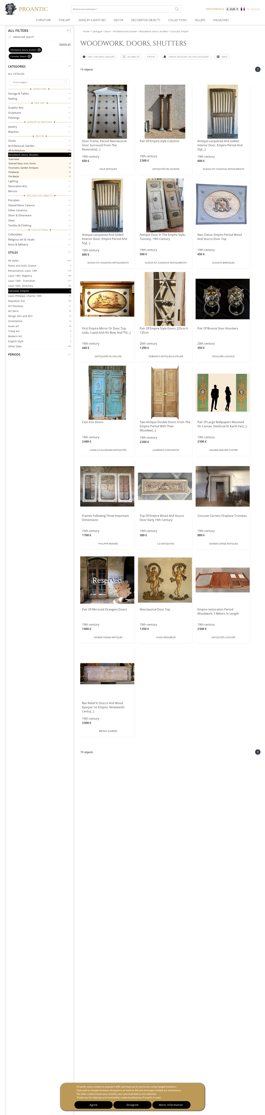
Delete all (65, 44)
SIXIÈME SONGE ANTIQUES (223, 543)
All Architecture (39, 150)
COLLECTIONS (39, 229)
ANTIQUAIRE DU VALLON (108, 356)
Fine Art (64, 20)
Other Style (39, 346)
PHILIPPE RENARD (108, 543)
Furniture (43, 20)
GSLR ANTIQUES (108, 169)
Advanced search (23, 37)
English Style (39, 341)
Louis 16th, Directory (39, 285)
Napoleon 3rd (39, 301)
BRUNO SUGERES (108, 731)
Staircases (39, 159)
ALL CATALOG (16, 73)
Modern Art (39, 336)
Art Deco (39, 311)
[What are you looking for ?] (176, 9)
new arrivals (215, 8)
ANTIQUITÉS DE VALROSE (165, 169)
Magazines (221, 20)
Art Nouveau (39, 306)
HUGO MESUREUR (166, 637)
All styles (39, 260)
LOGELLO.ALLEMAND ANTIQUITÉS (108, 450)
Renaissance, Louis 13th (39, 270)
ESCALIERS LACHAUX (223, 356)
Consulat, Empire (39, 291)
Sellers (200, 20)
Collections (177, 20)
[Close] (39, 50)
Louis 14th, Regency (39, 275)
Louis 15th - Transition (39, 280)
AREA (224, 56)
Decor (118, 20)
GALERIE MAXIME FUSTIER (223, 450)
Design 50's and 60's (39, 316)
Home (86, 31)
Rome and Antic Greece (39, 265)
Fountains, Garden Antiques (39, 167)
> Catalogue (96, 31)
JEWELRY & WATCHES (39, 122)
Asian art (39, 326)
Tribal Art (39, 331)
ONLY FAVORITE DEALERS (101, 56)
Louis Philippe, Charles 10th (39, 296)
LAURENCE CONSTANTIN (166, 450)
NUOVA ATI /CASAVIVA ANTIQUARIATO (223, 169)
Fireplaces (39, 172)
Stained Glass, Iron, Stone (39, 163)
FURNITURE (40, 89)
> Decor (106, 31)
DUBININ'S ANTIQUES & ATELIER (166, 356)
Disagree (133, 1105)
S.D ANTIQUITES (165, 543)
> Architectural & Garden (124, 31)
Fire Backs (39, 176)
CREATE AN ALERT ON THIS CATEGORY (189, 56)
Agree (94, 1105)
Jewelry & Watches (92, 20)
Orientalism (39, 321)
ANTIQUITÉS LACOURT (223, 637)
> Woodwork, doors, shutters (152, 31)
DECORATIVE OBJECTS (40, 195)
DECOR (40, 136)
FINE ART (39, 103)
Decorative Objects (145, 20)
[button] (131, 56)
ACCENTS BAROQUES (223, 262)
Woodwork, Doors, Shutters (39, 154)
